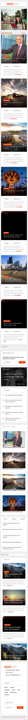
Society (6, 56)
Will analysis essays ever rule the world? (13, 469)
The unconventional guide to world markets (14, 447)
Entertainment (8, 144)
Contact (12, 687)
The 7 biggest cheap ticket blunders (14, 655)
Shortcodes (13, 692)
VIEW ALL (23, 33)
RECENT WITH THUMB (9, 426)
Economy (6, 188)
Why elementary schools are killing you (13, 511)
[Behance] (5, 711)
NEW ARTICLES (6, 33)
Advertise (7, 690)
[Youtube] (19, 711)
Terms (13, 690)
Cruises (7, 598)
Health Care (7, 321)
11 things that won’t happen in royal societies (14, 490)
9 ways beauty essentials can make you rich (12, 18)
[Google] (12, 711)
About (6, 687)
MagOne (24, 717)
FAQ (19, 690)
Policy (6, 692)
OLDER (24, 346)
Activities (7, 624)
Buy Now (7, 694)
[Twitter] (16, 711)
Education (6, 100)
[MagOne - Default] (12, 5)
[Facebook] (8, 711)
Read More (7, 22)
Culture (7, 571)
